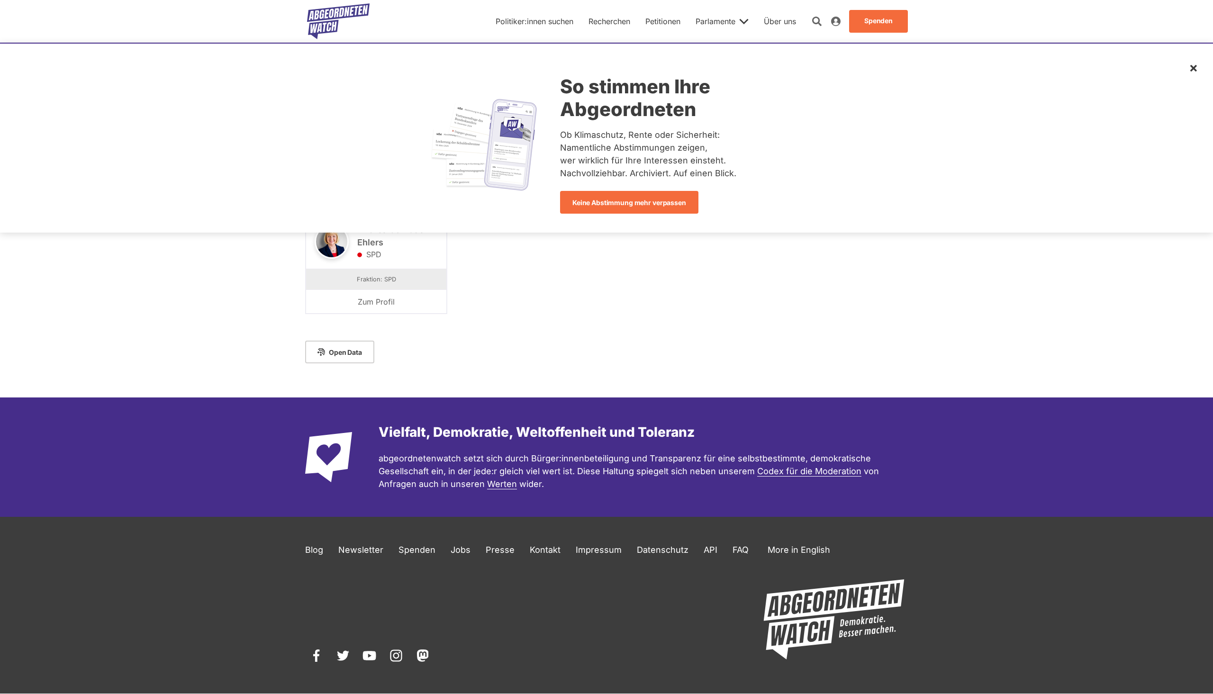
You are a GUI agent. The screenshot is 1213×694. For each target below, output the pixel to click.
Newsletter (360, 550)
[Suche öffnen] (817, 21)
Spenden (416, 550)
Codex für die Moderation (809, 471)
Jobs (461, 550)
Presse (500, 550)
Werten (502, 484)
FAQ (741, 550)
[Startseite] (338, 21)
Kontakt (545, 550)
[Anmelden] (836, 21)
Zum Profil (376, 301)
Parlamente (715, 21)
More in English (799, 550)
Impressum (599, 550)
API (710, 550)
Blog (314, 550)
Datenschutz (662, 550)
